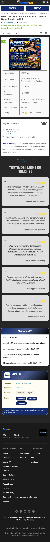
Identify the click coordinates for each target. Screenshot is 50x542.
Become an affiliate (10, 466)
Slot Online (23, 13)
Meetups (34, 462)
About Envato (8, 484)
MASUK (12, 8)
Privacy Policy (8, 493)
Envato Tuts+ (39, 517)
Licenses (6, 457)
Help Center (24, 453)
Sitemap (6, 501)
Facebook (21, 399)
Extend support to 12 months (20, 137)
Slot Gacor (14, 13)
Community (35, 453)
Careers (6, 488)
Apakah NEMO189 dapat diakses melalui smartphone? (24, 343)
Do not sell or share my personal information (20, 497)
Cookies (6, 471)
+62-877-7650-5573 (23, 383)
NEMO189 (4, 13)
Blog (32, 457)
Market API (7, 462)
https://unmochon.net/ (20, 377)
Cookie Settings (9, 475)
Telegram (32, 399)
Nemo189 (6, 143)
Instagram (21, 403)
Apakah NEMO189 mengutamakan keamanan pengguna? (21, 355)
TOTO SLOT (9, 22)
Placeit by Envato (26, 517)
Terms (5, 453)
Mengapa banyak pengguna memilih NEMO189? (22, 363)
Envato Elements (11, 517)
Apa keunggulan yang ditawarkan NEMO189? (21, 349)
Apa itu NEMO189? (10, 337)
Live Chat (19, 388)
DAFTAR (37, 8)
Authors (23, 457)
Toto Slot (33, 13)
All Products (21, 520)
